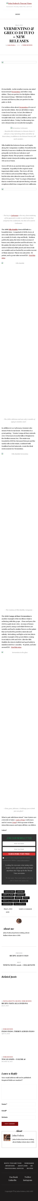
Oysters (18, 898)
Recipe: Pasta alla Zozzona (15, 1003)
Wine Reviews (27, 45)
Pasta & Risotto (9, 1001)
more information (23, 860)
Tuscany (24, 901)
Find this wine (16, 647)
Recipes (18, 1001)
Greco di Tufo (8, 898)
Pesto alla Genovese (10, 901)
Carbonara (14, 215)
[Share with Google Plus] (20, 48)
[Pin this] (23, 48)
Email (4, 1111)
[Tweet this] (17, 48)
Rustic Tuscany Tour (12, 1163)
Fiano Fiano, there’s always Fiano (18, 1031)
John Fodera (11, 45)
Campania (20, 891)
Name (4, 1104)
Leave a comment (25, 909)
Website (5, 1117)
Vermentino (16, 92)
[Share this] (14, 48)
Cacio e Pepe (20, 820)
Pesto (14, 822)
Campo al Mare (8, 894)
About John (22, 1166)
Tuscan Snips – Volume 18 (13, 1059)
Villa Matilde (13, 229)
